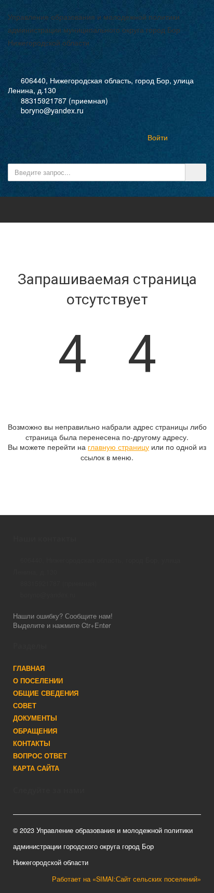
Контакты (31, 743)
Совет (24, 705)
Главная (29, 668)
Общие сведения (45, 693)
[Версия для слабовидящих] (124, 137)
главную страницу (118, 447)
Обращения (35, 731)
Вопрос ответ (40, 755)
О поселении (38, 680)
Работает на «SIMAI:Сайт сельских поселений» (126, 879)
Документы (35, 718)
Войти (158, 137)
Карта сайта (36, 768)
